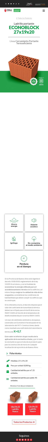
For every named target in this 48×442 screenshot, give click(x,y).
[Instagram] (6, 4)
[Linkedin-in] (19, 4)
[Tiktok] (16, 4)
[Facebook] (8, 4)
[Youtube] (11, 4)
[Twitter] (14, 4)
